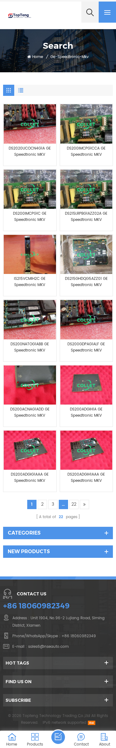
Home (37, 57)
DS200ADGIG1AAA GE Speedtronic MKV (30, 478)
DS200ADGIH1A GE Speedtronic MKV (86, 412)
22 (73, 504)
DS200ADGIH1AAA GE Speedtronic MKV (86, 478)
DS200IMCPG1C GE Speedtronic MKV (29, 217)
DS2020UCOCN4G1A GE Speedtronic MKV (30, 152)
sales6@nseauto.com (48, 647)
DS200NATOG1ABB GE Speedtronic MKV (30, 347)
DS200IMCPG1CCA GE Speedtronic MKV (86, 152)
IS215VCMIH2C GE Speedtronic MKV (29, 282)
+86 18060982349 (36, 605)
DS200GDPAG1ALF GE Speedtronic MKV (86, 347)
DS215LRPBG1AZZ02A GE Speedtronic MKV (86, 217)
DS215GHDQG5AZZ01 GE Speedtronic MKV (86, 282)
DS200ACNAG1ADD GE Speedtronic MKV (29, 412)
